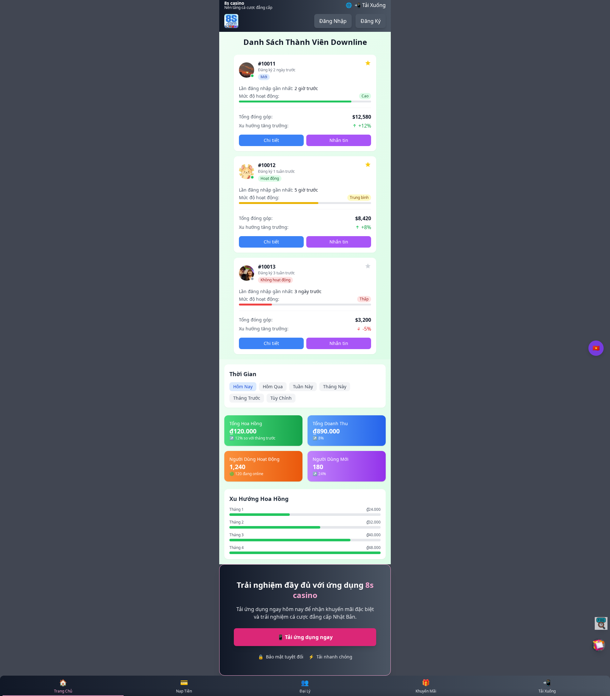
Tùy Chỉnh (281, 398)
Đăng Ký (371, 21)
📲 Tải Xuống (370, 5)
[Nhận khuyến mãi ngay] (598, 645)
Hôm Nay (243, 386)
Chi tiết (271, 140)
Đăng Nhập (333, 21)
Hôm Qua (273, 386)
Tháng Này (334, 386)
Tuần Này (303, 386)
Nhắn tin (338, 140)
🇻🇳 (596, 348)
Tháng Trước (246, 398)
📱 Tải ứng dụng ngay (305, 637)
